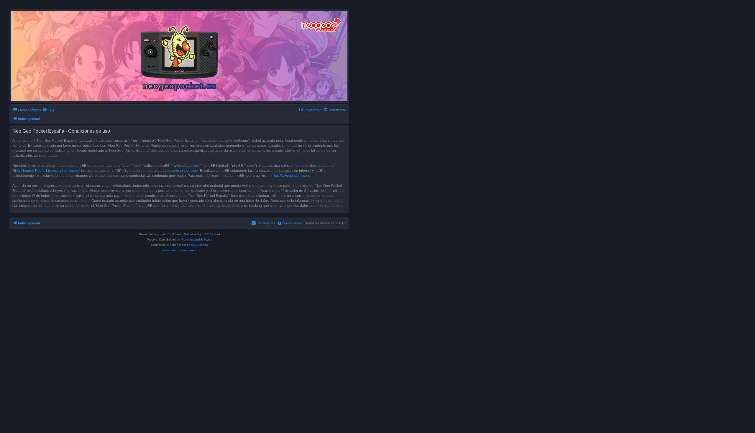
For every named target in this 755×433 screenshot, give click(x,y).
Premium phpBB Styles (196, 239)
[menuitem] (48, 109)
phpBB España (197, 244)
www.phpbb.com (185, 171)
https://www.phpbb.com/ (290, 176)
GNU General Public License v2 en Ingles (45, 171)
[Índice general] (179, 56)
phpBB (167, 234)
